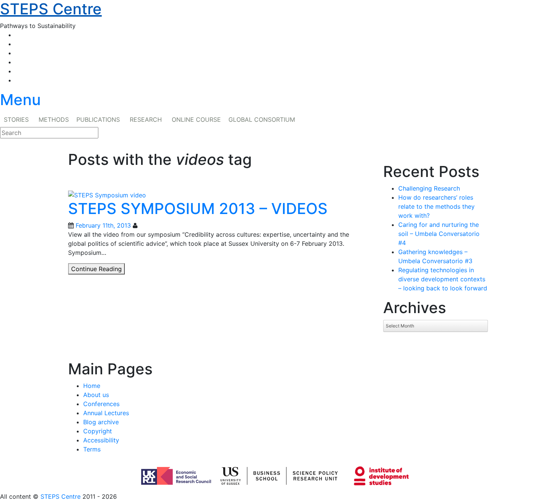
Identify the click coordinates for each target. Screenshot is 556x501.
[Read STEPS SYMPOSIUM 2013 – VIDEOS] (107, 194)
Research (146, 119)
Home (91, 385)
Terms (92, 449)
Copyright (97, 431)
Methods (54, 119)
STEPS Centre (60, 496)
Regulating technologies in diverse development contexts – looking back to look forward (442, 279)
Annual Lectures (106, 413)
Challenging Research (429, 188)
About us (96, 395)
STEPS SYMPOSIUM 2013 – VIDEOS (198, 208)
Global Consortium (261, 119)
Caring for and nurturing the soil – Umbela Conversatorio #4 (439, 234)
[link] (278, 496)
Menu (20, 99)
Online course (196, 119)
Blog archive (101, 422)
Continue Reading (98, 270)
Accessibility (101, 440)
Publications (98, 119)
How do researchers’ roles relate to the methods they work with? (436, 206)
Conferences (101, 404)
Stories (16, 119)
